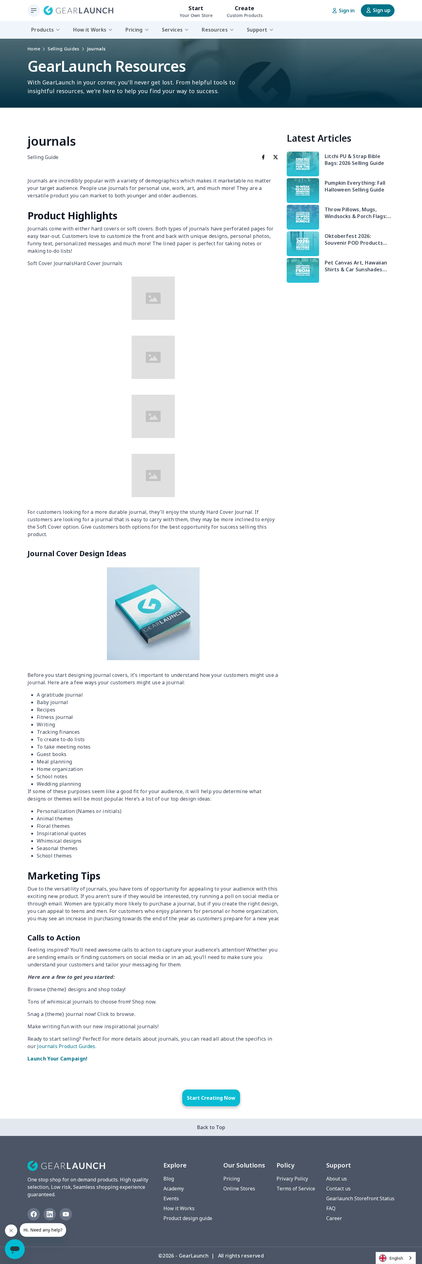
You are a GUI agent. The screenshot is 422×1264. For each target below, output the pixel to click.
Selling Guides (63, 49)
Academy (173, 1188)
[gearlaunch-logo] (78, 10)
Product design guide (187, 1218)
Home (33, 49)
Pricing (231, 1178)
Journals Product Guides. (66, 1046)
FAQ (330, 1208)
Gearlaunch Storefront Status (360, 1198)
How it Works (179, 1208)
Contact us (338, 1188)
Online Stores (239, 1188)
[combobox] (396, 1258)
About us (336, 1178)
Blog (168, 1178)
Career (334, 1218)
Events (171, 1198)
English (396, 1258)
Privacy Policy (292, 1178)
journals (96, 49)
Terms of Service (295, 1188)
